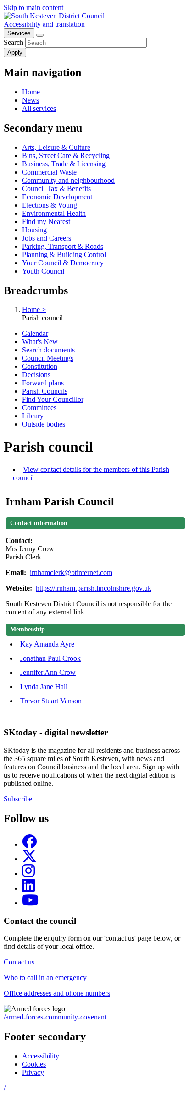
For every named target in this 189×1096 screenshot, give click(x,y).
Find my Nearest (46, 221)
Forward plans (43, 383)
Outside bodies (43, 424)
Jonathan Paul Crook (50, 658)
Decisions (36, 374)
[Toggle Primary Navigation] (40, 35)
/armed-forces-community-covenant (55, 1017)
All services (39, 108)
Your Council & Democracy (63, 263)
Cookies (34, 1064)
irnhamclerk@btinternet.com (71, 572)
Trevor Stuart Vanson (51, 701)
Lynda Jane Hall (43, 686)
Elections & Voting (49, 205)
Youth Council (43, 271)
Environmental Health (54, 213)
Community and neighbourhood (68, 180)
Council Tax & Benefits (56, 188)
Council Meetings (47, 358)
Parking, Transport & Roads (62, 246)
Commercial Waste (49, 172)
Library (33, 416)
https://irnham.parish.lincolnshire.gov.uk (93, 588)
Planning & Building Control (64, 254)
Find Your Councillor (52, 399)
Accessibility (40, 1056)
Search (13, 42)
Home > (34, 309)
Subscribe (18, 799)
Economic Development (57, 197)
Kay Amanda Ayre (47, 644)
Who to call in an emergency (45, 977)
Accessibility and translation (44, 24)
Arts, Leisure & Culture (56, 147)
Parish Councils (44, 391)
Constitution (39, 366)
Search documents (48, 350)
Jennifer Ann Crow (48, 672)
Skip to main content (33, 7)
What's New (40, 341)
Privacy (33, 1072)
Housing (34, 230)
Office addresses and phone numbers (57, 993)
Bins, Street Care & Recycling (66, 155)
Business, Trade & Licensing (64, 164)
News (30, 100)
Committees (39, 407)
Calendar (35, 333)
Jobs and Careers (46, 238)
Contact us (19, 962)
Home (31, 92)
